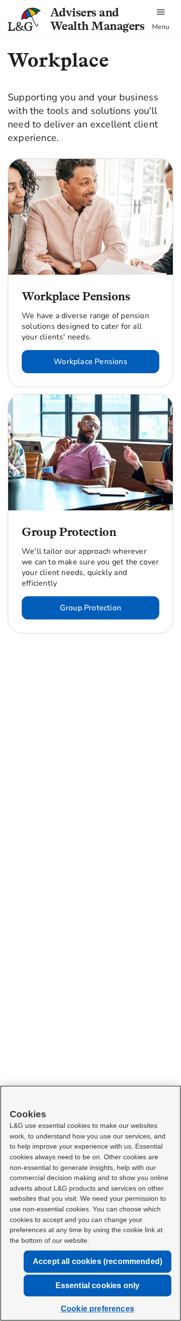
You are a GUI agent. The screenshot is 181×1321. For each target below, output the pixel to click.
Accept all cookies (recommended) (97, 1261)
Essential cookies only (98, 1285)
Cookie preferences (97, 1309)
